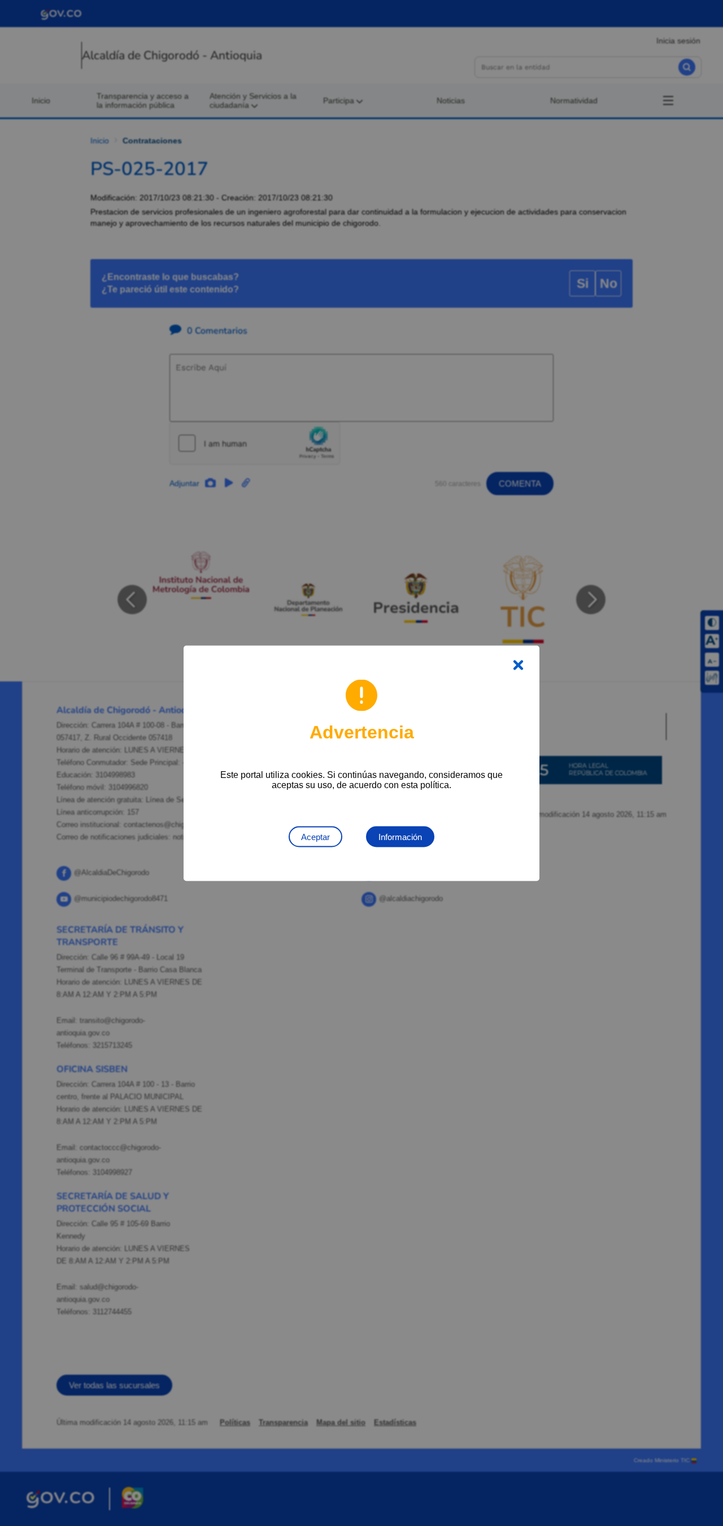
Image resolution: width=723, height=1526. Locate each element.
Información (400, 836)
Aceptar (315, 836)
